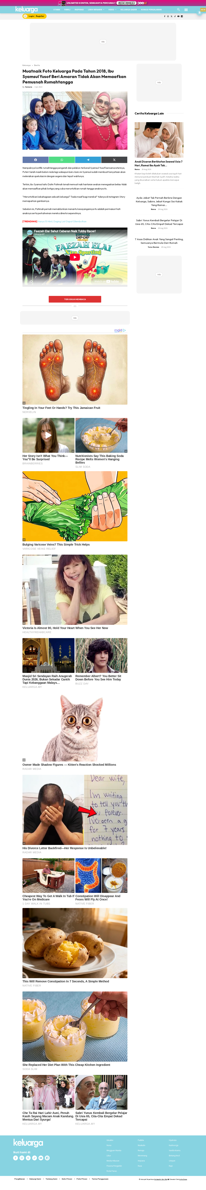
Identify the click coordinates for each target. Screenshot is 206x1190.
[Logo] (26, 9)
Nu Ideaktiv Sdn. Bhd (160, 1179)
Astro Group (183, 1179)
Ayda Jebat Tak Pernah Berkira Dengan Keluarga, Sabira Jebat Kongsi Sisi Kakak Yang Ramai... (159, 201)
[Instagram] (168, 16)
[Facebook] (164, 16)
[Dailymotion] (182, 16)
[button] (178, 9)
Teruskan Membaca (75, 299)
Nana (137, 169)
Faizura (28, 87)
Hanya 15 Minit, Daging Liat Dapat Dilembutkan (62, 221)
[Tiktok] (175, 16)
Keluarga (26, 65)
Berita (37, 65)
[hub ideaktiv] (186, 8)
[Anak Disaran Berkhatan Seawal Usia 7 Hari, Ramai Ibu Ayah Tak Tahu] (159, 140)
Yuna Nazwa (153, 247)
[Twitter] (171, 16)
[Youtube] (178, 16)
